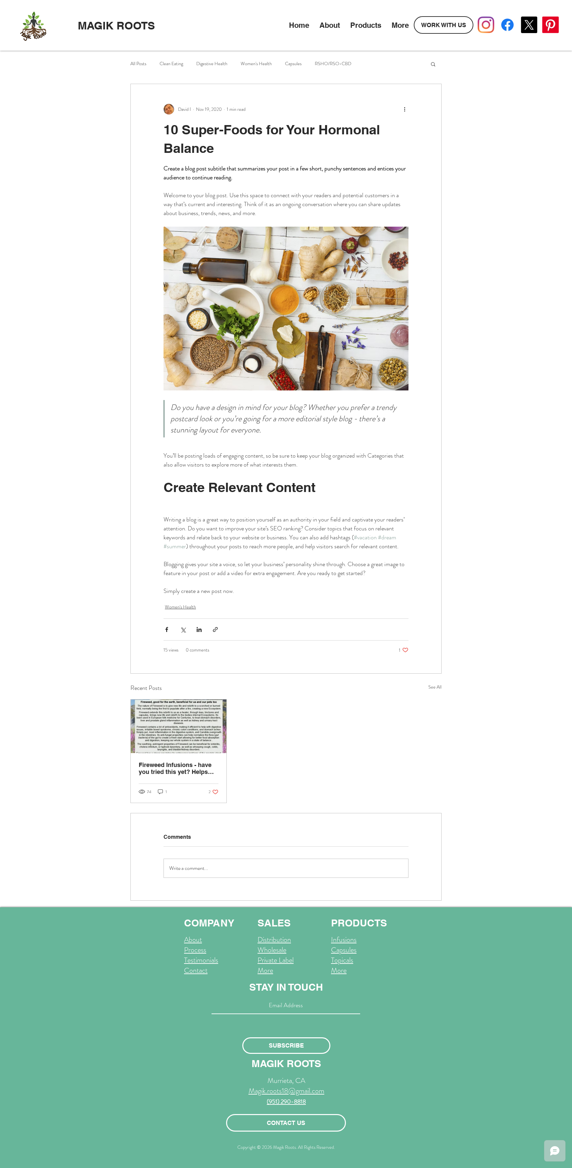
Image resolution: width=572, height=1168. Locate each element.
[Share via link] (215, 629)
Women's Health (256, 64)
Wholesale (272, 950)
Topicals (342, 960)
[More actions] (404, 109)
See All (435, 687)
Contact (196, 970)
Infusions (344, 939)
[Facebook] (507, 25)
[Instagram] (486, 25)
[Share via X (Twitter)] (183, 629)
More (265, 970)
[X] (529, 25)
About (193, 939)
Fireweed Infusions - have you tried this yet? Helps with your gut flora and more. (175, 768)
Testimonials (201, 960)
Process (195, 950)
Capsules (293, 64)
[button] (433, 64)
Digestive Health (211, 64)
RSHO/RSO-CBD (333, 64)
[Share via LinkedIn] (199, 629)
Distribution (274, 939)
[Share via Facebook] (167, 629)
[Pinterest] (550, 25)
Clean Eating (171, 64)
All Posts (138, 64)
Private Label (276, 960)
